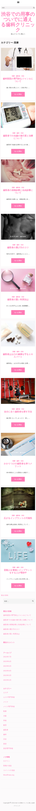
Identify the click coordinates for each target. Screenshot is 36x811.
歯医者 (18, 76)
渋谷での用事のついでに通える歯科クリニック (18, 22)
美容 (5, 744)
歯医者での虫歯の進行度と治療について (18, 620)
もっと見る (18, 94)
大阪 (5, 716)
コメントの (9, 770)
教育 (5, 725)
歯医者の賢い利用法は (18, 299)
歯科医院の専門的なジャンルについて (17, 615)
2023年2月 (7, 680)
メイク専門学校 (9, 706)
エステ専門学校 (9, 697)
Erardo (24, 67)
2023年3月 (7, 675)
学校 (5, 720)
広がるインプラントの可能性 (18, 518)
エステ (5, 692)
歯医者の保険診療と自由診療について (17, 624)
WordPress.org (8, 775)
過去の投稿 (4, 595)
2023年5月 (7, 666)
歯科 (18, 133)
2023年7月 (7, 657)
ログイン (6, 761)
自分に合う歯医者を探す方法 (18, 411)
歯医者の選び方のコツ (18, 247)
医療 (13, 76)
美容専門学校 (8, 748)
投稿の (7, 766)
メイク (5, 702)
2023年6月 (7, 661)
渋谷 (23, 76)
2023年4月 (7, 671)
